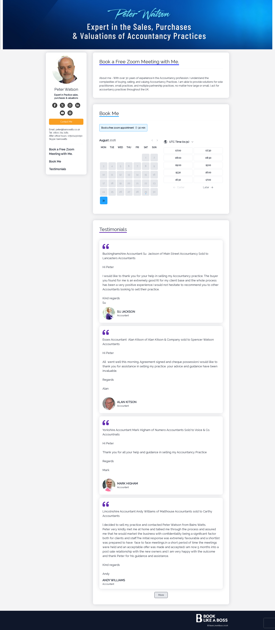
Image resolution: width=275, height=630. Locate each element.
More (161, 595)
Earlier (180, 187)
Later (206, 187)
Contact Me (66, 121)
